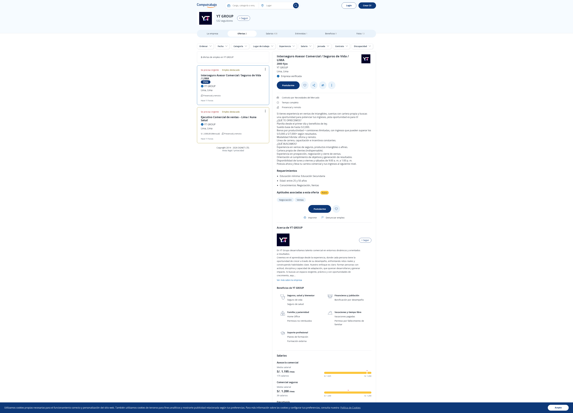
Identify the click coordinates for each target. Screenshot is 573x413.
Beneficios (331, 33)
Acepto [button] (558, 407)
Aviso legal (227, 150)
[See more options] (331, 85)
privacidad (239, 150)
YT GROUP (209, 86)
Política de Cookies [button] (350, 407)
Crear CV (367, 5)
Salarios (271, 33)
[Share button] (313, 85)
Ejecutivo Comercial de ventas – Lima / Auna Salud (228, 118)
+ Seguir (243, 18)
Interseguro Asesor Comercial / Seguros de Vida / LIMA (231, 76)
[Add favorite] (305, 85)
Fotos (360, 33)
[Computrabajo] (207, 5)
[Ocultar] (322, 85)
